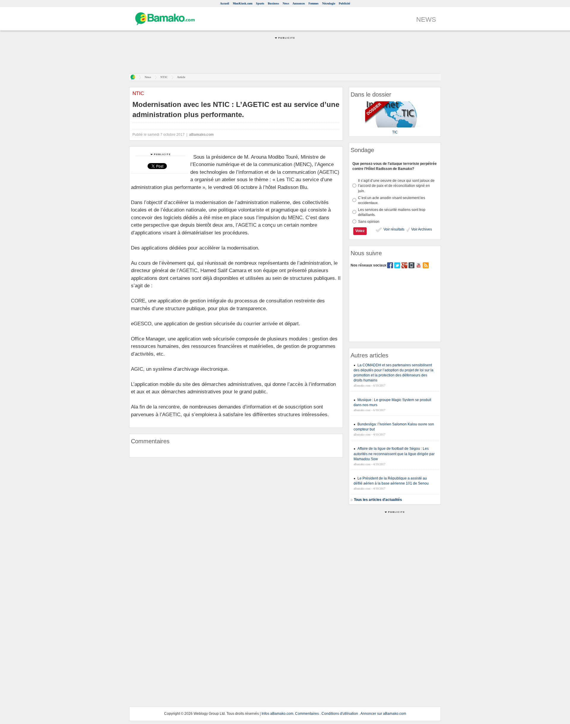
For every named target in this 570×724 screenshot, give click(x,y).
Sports (260, 3)
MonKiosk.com (242, 3)
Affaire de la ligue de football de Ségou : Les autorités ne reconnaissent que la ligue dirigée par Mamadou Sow (394, 454)
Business (273, 3)
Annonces (298, 3)
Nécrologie (328, 3)
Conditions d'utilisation (340, 714)
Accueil (224, 3)
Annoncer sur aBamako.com (383, 714)
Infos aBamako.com (277, 714)
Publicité (344, 3)
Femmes (313, 3)
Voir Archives (421, 229)
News (286, 3)
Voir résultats (393, 229)
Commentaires (307, 714)
